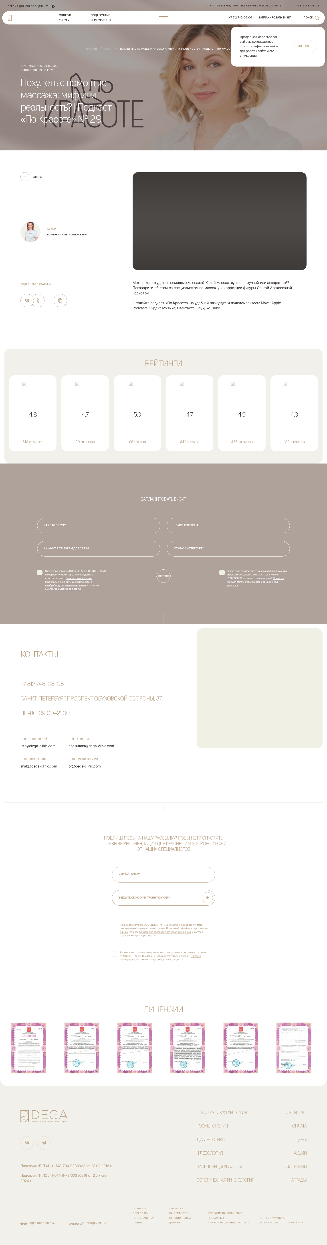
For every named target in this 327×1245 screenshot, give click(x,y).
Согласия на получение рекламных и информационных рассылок (255, 582)
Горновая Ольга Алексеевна (68, 235)
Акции (300, 1153)
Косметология (212, 1126)
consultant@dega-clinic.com (91, 746)
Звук (200, 308)
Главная (91, 49)
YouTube (213, 308)
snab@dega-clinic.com (38, 766)
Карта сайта (298, 1223)
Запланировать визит (275, 17)
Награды (298, 1180)
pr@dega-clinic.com (85, 766)
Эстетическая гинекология (225, 1180)
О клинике (296, 1112)
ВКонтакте (186, 308)
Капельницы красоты (219, 1166)
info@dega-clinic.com (37, 746)
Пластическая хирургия (222, 1112)
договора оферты (70, 588)
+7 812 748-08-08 (42, 684)
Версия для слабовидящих (28, 6)
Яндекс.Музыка (162, 308)
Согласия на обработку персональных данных (165, 931)
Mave (265, 303)
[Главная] (10, 18)
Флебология (210, 1153)
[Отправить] (207, 897)
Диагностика (211, 1140)
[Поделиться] (27, 300)
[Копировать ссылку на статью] (60, 300)
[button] (220, 221)
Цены (301, 1140)
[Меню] (163, 17)
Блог (108, 49)
